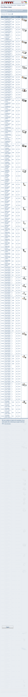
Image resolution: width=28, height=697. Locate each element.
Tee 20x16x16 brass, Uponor (8, 359)
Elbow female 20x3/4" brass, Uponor (8, 257)
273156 (2, 212)
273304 (2, 49)
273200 (2, 361)
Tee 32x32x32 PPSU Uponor (8, 275)
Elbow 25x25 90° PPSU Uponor (7, 191)
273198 (2, 358)
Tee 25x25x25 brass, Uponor (8, 290)
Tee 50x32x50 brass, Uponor (8, 397)
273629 (2, 348)
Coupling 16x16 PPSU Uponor (8, 19)
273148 (2, 175)
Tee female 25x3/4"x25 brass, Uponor (8, 412)
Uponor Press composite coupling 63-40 (8, 38)
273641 (2, 282)
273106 (2, 103)
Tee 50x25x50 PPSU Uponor (8, 349)
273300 (2, 84)
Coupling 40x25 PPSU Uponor (8, 67)
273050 (2, 267)
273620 (2, 198)
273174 (2, 240)
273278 (2, 409)
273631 (2, 353)
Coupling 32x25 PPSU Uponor (8, 64)
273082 (2, 330)
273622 (2, 333)
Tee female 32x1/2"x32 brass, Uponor (8, 416)
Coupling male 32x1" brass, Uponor (8, 124)
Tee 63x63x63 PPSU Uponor (8, 283)
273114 (2, 117)
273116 (2, 121)
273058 (2, 305)
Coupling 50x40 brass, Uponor (8, 97)
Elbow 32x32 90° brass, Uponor (7, 219)
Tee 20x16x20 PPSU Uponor (8, 303)
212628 (2, 205)
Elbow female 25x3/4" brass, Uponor (8, 261)
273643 (2, 38)
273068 (2, 315)
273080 (2, 328)
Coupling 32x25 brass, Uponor (8, 87)
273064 (2, 310)
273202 (2, 287)
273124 (2, 135)
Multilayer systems (21, 5)
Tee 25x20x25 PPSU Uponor (8, 321)
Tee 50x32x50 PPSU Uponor (8, 351)
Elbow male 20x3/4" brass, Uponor (8, 236)
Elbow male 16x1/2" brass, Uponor (8, 229)
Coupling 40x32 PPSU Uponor (8, 69)
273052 (2, 297)
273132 (2, 149)
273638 (2, 32)
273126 (2, 138)
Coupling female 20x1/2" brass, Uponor (8, 149)
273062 (2, 308)
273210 (2, 368)
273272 (2, 402)
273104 (2, 100)
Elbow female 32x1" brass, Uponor (7, 264)
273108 (2, 107)
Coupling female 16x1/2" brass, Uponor (8, 145)
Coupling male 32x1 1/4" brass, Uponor (8, 128)
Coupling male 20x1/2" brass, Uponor (8, 107)
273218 (2, 290)
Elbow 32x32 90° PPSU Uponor (7, 194)
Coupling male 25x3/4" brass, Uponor (8, 117)
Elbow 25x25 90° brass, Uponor (7, 215)
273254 (2, 295)
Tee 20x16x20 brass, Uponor (8, 361)
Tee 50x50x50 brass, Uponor (8, 295)
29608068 (14, 10)
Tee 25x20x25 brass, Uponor (8, 374)
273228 (2, 378)
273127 (2, 142)
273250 (2, 396)
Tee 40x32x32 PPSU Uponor (8, 341)
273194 (2, 285)
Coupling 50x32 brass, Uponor (8, 95)
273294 (2, 79)
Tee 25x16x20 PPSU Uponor (8, 313)
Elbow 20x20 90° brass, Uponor (7, 212)
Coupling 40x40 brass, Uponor (8, 52)
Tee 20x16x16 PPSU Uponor (8, 300)
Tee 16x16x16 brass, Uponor (8, 285)
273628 (2, 346)
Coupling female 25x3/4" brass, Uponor (8, 156)
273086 (2, 19)
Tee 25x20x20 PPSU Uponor (8, 318)
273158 (2, 215)
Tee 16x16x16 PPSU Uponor (8, 268)
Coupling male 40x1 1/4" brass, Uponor (8, 131)
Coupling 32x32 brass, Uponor (8, 49)
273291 (2, 41)
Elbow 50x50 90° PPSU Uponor (7, 201)
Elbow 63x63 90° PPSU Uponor (7, 205)
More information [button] (7, 423)
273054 (2, 300)
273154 (2, 208)
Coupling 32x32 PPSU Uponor (8, 27)
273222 (2, 376)
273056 (2, 303)
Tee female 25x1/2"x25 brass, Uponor (8, 409)
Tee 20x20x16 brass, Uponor (8, 364)
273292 (2, 44)
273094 (2, 61)
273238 (2, 386)
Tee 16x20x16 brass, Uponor (8, 356)
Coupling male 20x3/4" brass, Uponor (8, 110)
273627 (2, 277)
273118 (2, 124)
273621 (2, 201)
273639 (2, 35)
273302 (2, 87)
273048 (2, 194)
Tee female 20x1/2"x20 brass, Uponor (8, 405)
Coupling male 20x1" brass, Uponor (8, 114)
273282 (2, 416)
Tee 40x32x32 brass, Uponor (8, 389)
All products (3, 5)
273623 (2, 335)
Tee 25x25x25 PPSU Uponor (8, 273)
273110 (2, 110)
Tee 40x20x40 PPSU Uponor (8, 333)
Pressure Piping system (11, 5)
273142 (2, 163)
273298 (2, 46)
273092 (2, 59)
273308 (2, 92)
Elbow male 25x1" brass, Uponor (7, 243)
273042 (2, 184)
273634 (2, 69)
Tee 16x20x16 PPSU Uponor (8, 298)
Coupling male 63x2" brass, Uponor (8, 142)
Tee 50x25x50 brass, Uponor (8, 394)
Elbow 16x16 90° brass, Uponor (7, 208)
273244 (2, 292)
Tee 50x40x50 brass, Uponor (8, 399)
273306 (2, 89)
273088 (2, 56)
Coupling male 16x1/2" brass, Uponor (8, 100)
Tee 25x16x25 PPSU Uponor (8, 316)
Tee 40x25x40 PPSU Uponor (8, 338)
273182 (2, 254)
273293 (2, 77)
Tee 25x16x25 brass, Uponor (8, 369)
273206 (2, 366)
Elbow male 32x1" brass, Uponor (7, 247)
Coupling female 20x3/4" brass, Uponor (8, 152)
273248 (2, 394)
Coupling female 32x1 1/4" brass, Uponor (7, 167)
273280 (2, 412)
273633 (2, 66)
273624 (2, 338)
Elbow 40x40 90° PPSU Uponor (7, 198)
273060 (2, 270)
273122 (2, 131)
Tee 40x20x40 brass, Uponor (8, 384)
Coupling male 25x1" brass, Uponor (8, 121)
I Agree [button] (7, 627)
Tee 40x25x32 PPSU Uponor (8, 336)
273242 (2, 391)
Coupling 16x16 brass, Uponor (8, 42)
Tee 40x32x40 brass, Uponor (8, 392)
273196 (2, 356)
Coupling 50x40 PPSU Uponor (8, 74)
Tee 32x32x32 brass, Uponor (8, 381)
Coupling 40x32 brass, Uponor (8, 92)
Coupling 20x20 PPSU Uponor (8, 22)
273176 (2, 247)
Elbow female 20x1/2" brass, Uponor (8, 254)
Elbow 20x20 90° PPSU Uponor (7, 187)
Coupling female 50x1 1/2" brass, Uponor (7, 180)
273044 (2, 187)
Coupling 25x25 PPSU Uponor (8, 25)
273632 (2, 280)
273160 (2, 219)
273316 (2, 54)
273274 (2, 405)
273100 (2, 64)
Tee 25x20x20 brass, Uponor (8, 371)
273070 (2, 318)
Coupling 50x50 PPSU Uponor (8, 32)
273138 (2, 156)
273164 (2, 226)
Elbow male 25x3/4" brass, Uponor (8, 240)
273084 (2, 275)
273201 (2, 363)
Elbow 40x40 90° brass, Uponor (7, 222)
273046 (2, 191)
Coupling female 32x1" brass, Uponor (8, 163)
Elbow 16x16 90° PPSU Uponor (7, 184)
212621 (2, 264)
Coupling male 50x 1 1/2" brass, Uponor (8, 138)
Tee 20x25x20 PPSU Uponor (8, 308)
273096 (2, 24)
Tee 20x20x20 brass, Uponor (8, 288)
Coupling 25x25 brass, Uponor (8, 47)
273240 (2, 389)
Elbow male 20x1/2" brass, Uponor (8, 233)
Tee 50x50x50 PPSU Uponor (8, 280)
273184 (2, 257)
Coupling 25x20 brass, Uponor (8, 82)
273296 (2, 82)
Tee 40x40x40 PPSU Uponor (8, 278)
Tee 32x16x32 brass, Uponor (8, 376)
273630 (2, 351)
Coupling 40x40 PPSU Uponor (8, 30)
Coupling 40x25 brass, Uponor (8, 90)
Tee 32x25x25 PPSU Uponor (8, 328)
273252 (2, 399)
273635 (2, 29)
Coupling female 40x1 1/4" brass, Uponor (7, 171)
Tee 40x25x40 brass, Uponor (8, 386)
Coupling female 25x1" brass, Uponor (8, 159)
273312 (2, 94)
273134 (2, 152)
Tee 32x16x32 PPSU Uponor (8, 323)
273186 (2, 261)
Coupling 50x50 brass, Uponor (8, 54)
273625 (2, 340)
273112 (2, 114)
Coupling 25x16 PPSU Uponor (8, 59)
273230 (2, 381)
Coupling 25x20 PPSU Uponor (8, 62)
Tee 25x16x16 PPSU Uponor (8, 311)
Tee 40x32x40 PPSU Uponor (8, 343)
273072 (2, 320)
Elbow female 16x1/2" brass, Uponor (8, 250)
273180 (2, 250)
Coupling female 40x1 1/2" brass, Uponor (7, 176)
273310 (2, 51)
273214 (2, 371)
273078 (2, 325)
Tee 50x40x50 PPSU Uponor (8, 354)
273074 (2, 272)
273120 (2, 128)
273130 (2, 145)
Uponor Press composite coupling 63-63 (8, 35)
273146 (2, 171)
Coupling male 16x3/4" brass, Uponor (8, 103)
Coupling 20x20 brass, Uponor (8, 44)
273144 (2, 167)
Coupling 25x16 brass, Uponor (8, 80)
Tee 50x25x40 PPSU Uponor (8, 346)
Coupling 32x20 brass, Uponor (8, 85)
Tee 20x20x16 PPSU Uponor (8, 306)
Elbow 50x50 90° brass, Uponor (7, 226)
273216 (2, 373)
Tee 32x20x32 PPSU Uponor (8, 326)
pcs (16, 19)
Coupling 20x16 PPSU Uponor (8, 57)
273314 (2, 97)
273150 (2, 180)
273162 (2, 222)
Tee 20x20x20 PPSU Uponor (8, 270)
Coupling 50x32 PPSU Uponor (8, 72)
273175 (2, 243)
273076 (2, 323)
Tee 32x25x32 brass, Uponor (8, 379)
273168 (2, 229)
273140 (2, 159)
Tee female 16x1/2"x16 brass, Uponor (8, 402)
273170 (2, 233)
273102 (2, 27)
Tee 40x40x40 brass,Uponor (8, 293)
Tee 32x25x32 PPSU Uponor (8, 331)
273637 (2, 74)
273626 (2, 343)
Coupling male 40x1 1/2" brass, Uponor (8, 135)
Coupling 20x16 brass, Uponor (8, 77)
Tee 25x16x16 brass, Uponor (8, 366)
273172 (2, 236)
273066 (2, 313)
